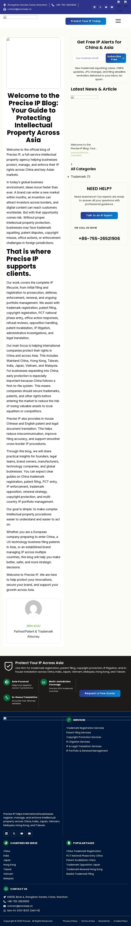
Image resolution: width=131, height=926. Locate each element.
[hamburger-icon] (118, 21)
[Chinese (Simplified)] (119, 7)
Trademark (78, 176)
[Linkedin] (94, 7)
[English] (126, 7)
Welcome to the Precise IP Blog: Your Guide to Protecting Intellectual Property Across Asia (83, 146)
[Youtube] (106, 7)
